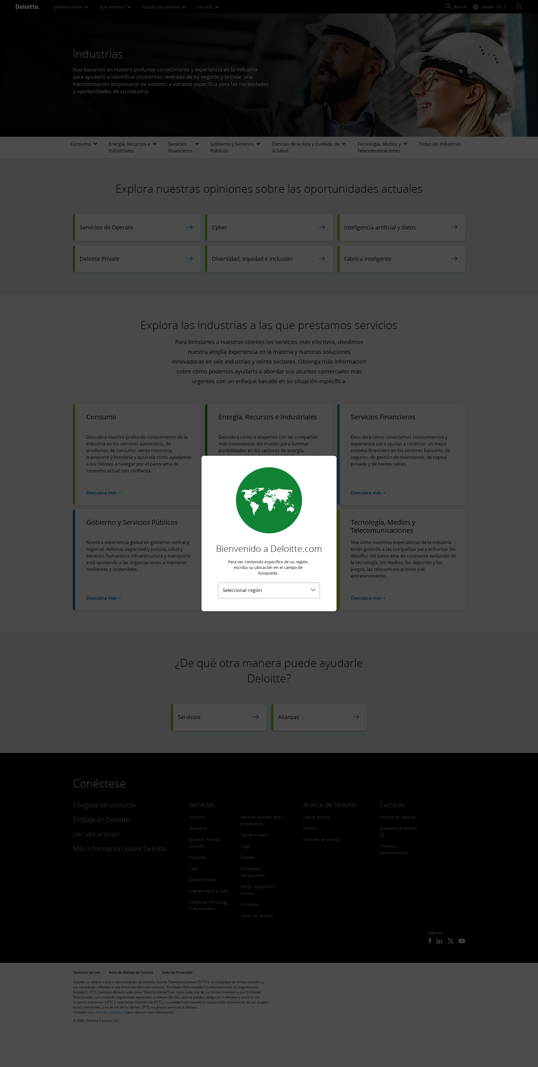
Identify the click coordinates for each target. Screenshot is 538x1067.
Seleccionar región (242, 590)
